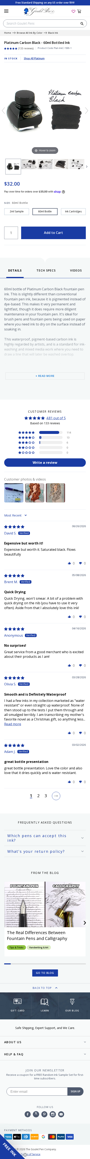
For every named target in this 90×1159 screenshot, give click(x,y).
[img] (14, 526)
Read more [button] (12, 724)
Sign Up (75, 1091)
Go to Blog (45, 973)
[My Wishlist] (73, 11)
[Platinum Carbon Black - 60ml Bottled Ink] (13, 167)
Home (7, 33)
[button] (26, 432)
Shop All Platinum (34, 58)
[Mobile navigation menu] (6, 11)
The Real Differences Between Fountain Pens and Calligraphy (37, 935)
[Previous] (3, 110)
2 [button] (38, 796)
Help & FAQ (13, 1054)
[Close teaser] (25, 1155)
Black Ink (53, 33)
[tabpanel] (45, 338)
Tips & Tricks (16, 947)
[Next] (86, 110)
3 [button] (46, 796)
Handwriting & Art (38, 947)
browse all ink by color (29, 33)
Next (87, 167)
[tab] (15, 273)
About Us (12, 1042)
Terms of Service (30, 1154)
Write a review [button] (45, 462)
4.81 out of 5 (56, 418)
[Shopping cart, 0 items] (81, 11)
